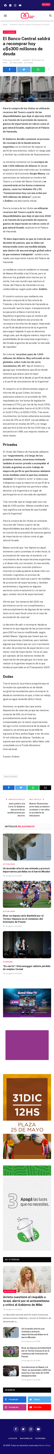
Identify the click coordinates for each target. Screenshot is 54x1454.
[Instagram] (15, 5)
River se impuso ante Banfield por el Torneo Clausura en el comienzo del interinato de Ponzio (23, 918)
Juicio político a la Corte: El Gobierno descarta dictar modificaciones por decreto (16, 809)
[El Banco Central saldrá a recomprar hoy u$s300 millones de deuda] (27, 89)
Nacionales (9, 1291)
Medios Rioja (44, 1445)
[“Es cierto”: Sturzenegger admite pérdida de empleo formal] (27, 944)
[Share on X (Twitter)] (24, 69)
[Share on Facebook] (9, 69)
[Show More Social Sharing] (48, 69)
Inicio (5, 25)
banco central (10, 776)
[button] (5, 15)
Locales (12, 1438)
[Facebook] (5, 5)
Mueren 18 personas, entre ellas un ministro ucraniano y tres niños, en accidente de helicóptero (39, 809)
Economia (40, 1438)
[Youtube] (20, 5)
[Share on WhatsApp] (38, 69)
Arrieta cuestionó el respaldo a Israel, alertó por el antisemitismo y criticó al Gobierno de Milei (26, 1301)
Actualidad (9, 32)
